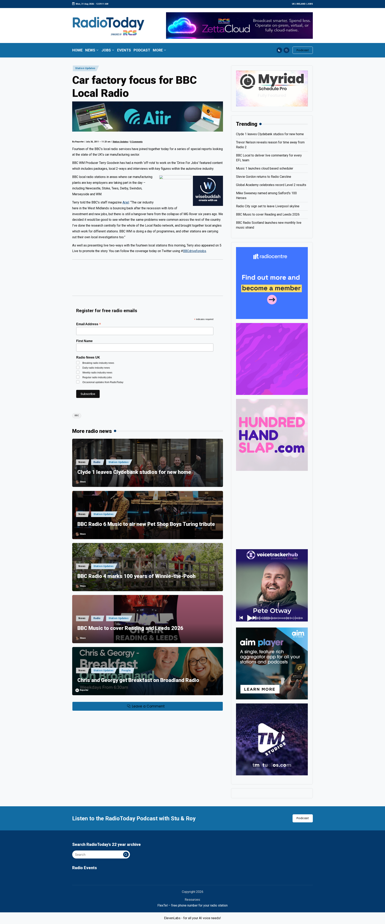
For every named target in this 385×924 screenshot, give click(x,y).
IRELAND (301, 4)
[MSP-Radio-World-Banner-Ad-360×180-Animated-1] (272, 88)
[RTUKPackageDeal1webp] (147, 116)
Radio (97, 462)
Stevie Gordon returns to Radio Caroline (263, 177)
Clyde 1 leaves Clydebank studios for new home (134, 472)
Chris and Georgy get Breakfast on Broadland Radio (138, 680)
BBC (77, 415)
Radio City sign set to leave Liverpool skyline (267, 206)
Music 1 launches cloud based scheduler (264, 168)
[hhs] (272, 434)
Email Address (88, 324)
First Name (84, 341)
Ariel (126, 202)
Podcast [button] (303, 818)
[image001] (272, 359)
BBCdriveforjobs (194, 251)
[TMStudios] (272, 739)
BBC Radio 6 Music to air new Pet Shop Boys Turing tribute (146, 524)
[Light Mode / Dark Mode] (279, 50)
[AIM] (272, 663)
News (82, 462)
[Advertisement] (147, 279)
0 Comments (136, 141)
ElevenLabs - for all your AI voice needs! (192, 918)
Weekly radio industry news (97, 372)
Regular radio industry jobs (97, 377)
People (126, 670)
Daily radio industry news (96, 367)
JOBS (310, 4)
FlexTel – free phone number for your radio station (192, 905)
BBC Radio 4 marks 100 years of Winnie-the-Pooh (136, 576)
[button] (303, 50)
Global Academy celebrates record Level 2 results (271, 185)
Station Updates (85, 68)
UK (293, 4)
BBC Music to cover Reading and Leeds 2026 (130, 628)
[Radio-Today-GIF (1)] (272, 283)
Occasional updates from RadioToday (102, 382)
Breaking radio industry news (98, 363)
